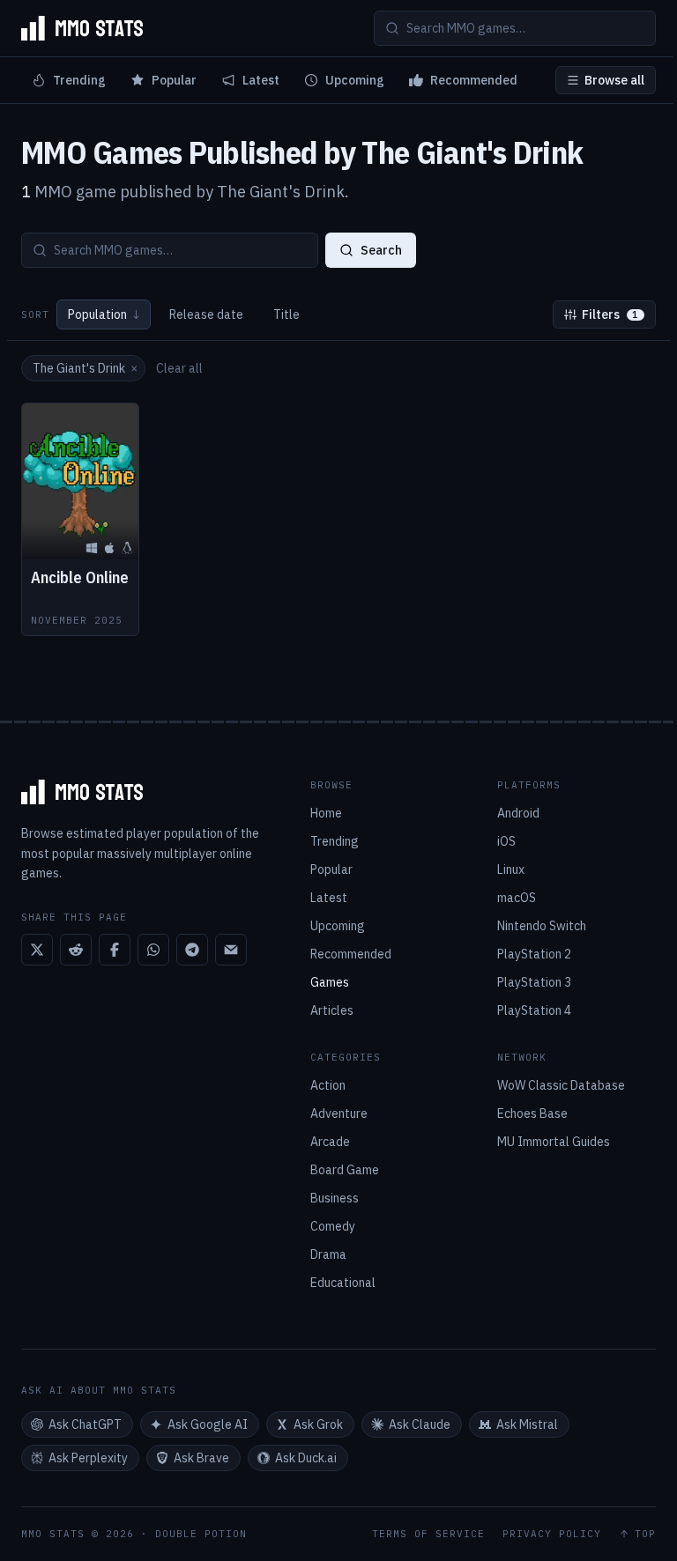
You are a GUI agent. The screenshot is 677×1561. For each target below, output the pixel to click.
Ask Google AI (207, 1424)
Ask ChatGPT (85, 1424)
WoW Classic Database (561, 1085)
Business (334, 1198)
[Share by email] (231, 949)
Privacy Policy (551, 1534)
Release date (206, 314)
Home (326, 813)
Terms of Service (428, 1534)
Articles (331, 1010)
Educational (343, 1283)
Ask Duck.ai (306, 1458)
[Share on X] (37, 949)
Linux (510, 869)
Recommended (473, 80)
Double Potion (201, 1534)
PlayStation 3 (534, 982)
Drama (328, 1254)
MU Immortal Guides (553, 1142)
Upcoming (354, 80)
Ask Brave (201, 1458)
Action (328, 1085)
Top (645, 1534)
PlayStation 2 (534, 954)
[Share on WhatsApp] (153, 949)
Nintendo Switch (541, 926)
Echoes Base (532, 1113)
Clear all (179, 368)
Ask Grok (318, 1424)
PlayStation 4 (534, 1010)
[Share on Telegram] (192, 949)
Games (329, 982)
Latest (260, 80)
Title (286, 314)
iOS (506, 841)
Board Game (344, 1170)
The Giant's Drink (85, 368)
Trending (79, 80)
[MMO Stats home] (82, 28)
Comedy (332, 1226)
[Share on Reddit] (76, 949)
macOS (516, 898)
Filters (610, 314)
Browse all (614, 80)
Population (103, 314)
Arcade (330, 1142)
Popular (174, 80)
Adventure (339, 1113)
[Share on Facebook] (114, 949)
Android (518, 813)
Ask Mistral (527, 1424)
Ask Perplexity (88, 1458)
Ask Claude (419, 1424)
